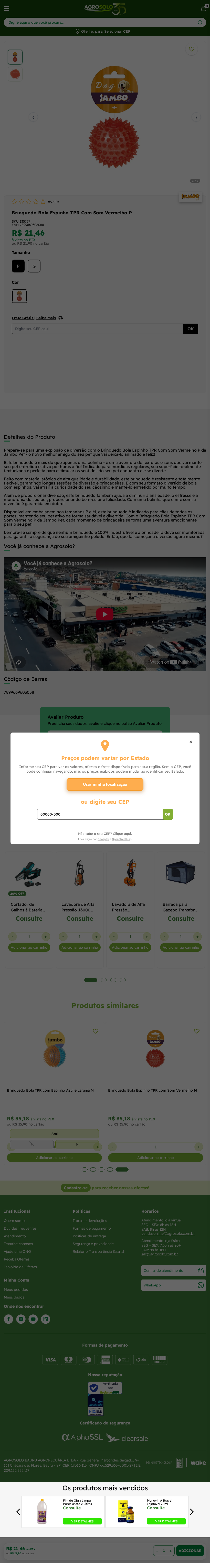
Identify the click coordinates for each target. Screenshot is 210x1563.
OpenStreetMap (121, 839)
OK (167, 814)
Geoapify (103, 839)
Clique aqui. (122, 833)
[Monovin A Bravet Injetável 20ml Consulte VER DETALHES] (125, 1522)
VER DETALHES (82, 1521)
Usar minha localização (105, 784)
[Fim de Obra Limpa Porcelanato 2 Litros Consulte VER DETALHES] (41, 1522)
